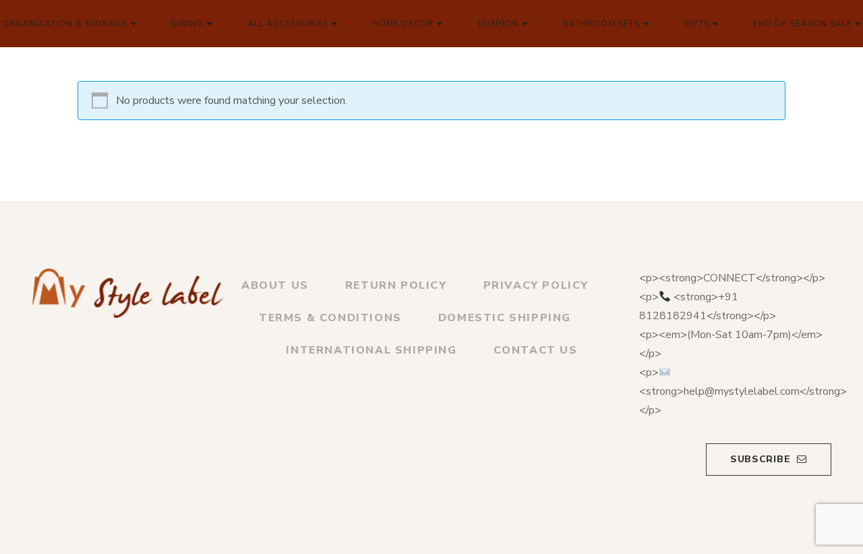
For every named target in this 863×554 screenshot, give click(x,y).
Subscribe (760, 459)
